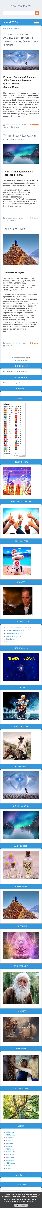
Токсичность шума (14, 229)
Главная (6, 28)
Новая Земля (10, 343)
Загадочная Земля (11, 218)
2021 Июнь (9, 1143)
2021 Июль (9, 1146)
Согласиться (21, 1205)
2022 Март (9, 1166)
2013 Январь (10, 1132)
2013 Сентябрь (11, 1135)
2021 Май (9, 1140)
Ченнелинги (10, 642)
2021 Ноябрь (10, 1157)
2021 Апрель (10, 1138)
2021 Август (10, 1149)
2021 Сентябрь (11, 1152)
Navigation (10, 22)
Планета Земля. (21, 6)
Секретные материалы (13, 125)
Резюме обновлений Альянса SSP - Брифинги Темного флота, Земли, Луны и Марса (20, 39)
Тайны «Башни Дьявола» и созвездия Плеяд (19, 137)
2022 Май (9, 1168)
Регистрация (18, 360)
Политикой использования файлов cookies (19, 1201)
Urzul (6, 127)
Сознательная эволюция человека (17, 628)
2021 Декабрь (10, 1160)
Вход (26, 360)
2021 (12, 28)
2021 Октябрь (10, 1154)
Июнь (17, 28)
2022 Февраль (10, 1163)
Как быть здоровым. (12, 633)
